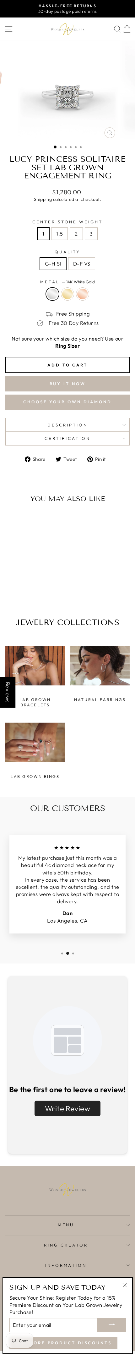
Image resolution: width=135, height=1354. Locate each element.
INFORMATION (66, 1265)
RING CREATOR (66, 1244)
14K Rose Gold (82, 294)
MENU (66, 1224)
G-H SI (53, 263)
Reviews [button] (7, 692)
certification (67, 438)
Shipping (43, 199)
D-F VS (81, 263)
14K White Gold (52, 294)
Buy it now (68, 383)
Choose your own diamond (67, 401)
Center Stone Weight (67, 221)
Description (67, 424)
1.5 (59, 233)
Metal (67, 281)
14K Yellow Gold (67, 294)
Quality (68, 251)
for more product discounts (63, 1342)
